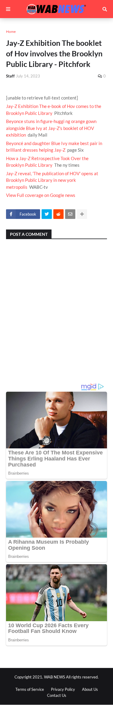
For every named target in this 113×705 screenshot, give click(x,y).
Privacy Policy (63, 689)
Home (11, 31)
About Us (90, 689)
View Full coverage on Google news (40, 195)
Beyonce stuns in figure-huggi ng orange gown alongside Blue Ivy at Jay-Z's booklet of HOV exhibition (51, 128)
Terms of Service (29, 689)
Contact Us (56, 695)
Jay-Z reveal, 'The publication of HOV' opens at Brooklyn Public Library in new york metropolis (52, 180)
